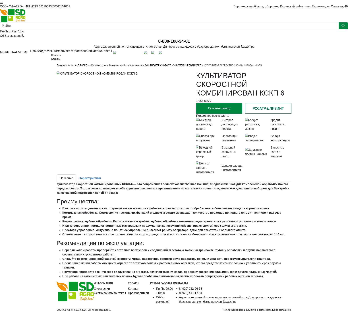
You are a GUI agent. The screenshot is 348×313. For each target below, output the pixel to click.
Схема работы (103, 293)
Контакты (105, 50)
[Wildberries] (154, 53)
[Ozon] (146, 53)
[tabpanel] (174, 230)
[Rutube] (138, 53)
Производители (40, 50)
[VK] (131, 53)
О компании (59, 50)
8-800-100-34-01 (174, 41)
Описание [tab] (66, 178)
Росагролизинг (77, 50)
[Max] (115, 53)
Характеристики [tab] (90, 178)
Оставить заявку (219, 108)
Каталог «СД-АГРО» (13, 51)
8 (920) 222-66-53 (190, 288)
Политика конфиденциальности (239, 310)
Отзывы (55, 58)
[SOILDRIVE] (161, 53)
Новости (56, 55)
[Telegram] (123, 53)
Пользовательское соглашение (275, 310)
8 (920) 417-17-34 (190, 293)
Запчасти (93, 50)
